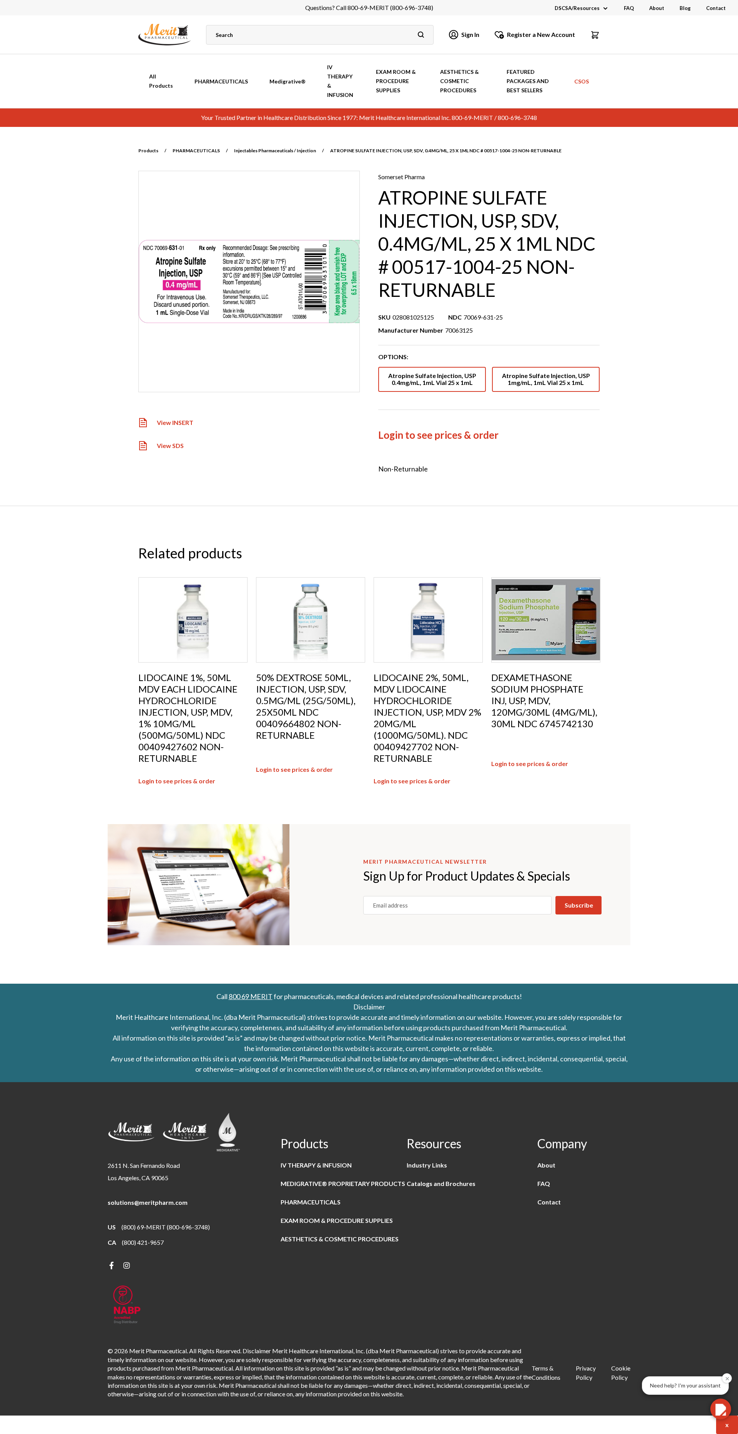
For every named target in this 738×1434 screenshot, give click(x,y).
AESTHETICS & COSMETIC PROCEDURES (459, 80)
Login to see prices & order (438, 435)
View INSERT (175, 422)
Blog (685, 8)
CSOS (581, 81)
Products (148, 150)
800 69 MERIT (251, 996)
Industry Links (427, 1165)
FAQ (629, 8)
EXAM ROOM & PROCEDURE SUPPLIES (396, 80)
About (656, 8)
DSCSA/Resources (577, 8)
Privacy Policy (586, 1372)
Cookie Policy (620, 1372)
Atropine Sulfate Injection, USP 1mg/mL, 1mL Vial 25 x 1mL (546, 379)
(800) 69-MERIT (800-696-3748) (165, 1227)
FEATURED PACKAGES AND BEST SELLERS (528, 80)
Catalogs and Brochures (441, 1183)
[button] (595, 35)
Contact (716, 8)
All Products (161, 81)
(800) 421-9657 (143, 1242)
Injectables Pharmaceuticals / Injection (275, 150)
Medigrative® (287, 81)
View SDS (170, 446)
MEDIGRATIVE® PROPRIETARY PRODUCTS (343, 1183)
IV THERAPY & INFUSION (340, 81)
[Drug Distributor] (127, 1305)
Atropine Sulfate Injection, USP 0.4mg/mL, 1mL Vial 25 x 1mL (432, 379)
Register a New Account (541, 34)
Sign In (470, 34)
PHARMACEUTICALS (221, 81)
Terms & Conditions (546, 1372)
